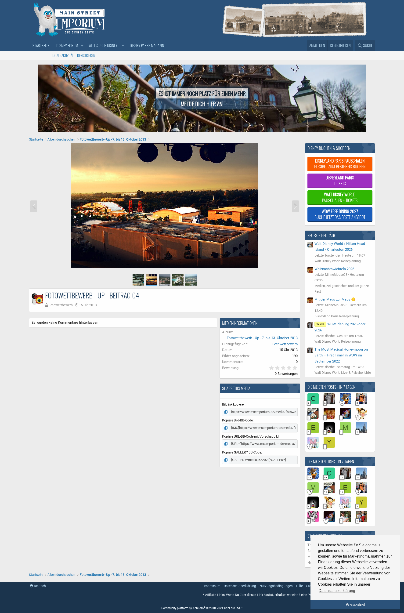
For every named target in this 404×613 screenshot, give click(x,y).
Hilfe (299, 586)
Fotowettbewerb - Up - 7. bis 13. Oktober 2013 (262, 338)
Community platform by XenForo (201, 608)
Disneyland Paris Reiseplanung (336, 316)
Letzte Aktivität (62, 55)
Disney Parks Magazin (147, 45)
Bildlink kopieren (233, 404)
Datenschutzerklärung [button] (337, 591)
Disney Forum (67, 45)
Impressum (212, 586)
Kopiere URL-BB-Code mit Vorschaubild (250, 436)
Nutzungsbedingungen (276, 586)
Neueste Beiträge (321, 235)
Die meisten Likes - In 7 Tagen (330, 461)
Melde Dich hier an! (202, 103)
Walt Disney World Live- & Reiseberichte (342, 372)
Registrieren (86, 55)
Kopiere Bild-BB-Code (237, 420)
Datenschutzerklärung (240, 586)
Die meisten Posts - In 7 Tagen (331, 387)
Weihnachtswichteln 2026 (334, 269)
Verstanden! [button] (355, 604)
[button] (82, 45)
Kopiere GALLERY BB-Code (241, 452)
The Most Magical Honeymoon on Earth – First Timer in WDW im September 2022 (341, 355)
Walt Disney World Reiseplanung (337, 261)
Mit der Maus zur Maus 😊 (335, 299)
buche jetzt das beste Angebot (339, 214)
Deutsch (39, 586)
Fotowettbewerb (61, 305)
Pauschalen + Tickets (339, 197)
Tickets (340, 180)
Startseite (40, 45)
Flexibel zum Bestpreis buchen (339, 164)
